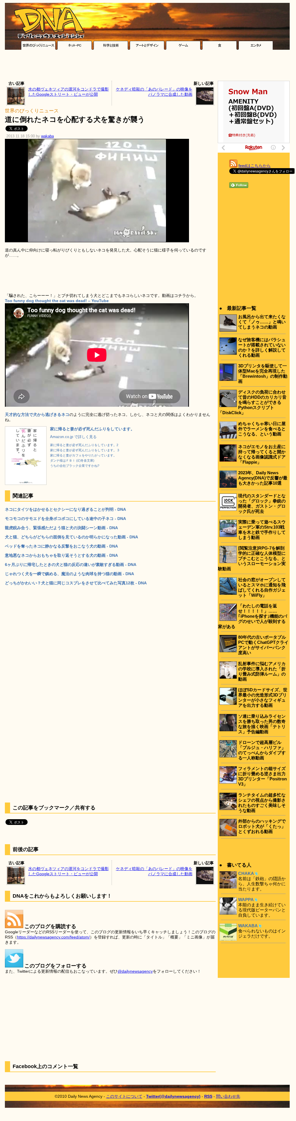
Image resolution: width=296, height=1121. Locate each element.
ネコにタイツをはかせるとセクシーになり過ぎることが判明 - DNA (65, 509)
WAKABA (248, 925)
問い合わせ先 (228, 1096)
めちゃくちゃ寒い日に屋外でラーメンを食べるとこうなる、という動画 (262, 428)
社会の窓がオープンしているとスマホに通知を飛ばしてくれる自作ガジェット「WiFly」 (262, 587)
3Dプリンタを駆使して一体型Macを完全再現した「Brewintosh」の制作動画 (262, 373)
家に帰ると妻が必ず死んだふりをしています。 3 (84, 450)
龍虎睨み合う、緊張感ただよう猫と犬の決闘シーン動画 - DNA (61, 527)
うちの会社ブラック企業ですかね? (74, 465)
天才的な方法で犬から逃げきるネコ (37, 414)
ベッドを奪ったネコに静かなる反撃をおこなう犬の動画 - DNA (61, 546)
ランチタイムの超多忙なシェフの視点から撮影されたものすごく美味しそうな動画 (262, 802)
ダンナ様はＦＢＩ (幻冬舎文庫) (72, 460)
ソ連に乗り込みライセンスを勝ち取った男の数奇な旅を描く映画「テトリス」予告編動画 (262, 724)
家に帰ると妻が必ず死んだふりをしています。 (92, 429)
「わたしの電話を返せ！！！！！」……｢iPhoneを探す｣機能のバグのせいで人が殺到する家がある (252, 616)
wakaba (47, 136)
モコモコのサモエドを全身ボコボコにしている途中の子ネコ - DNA (65, 518)
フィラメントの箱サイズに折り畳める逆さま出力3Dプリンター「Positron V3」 (262, 776)
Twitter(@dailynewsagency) (173, 1096)
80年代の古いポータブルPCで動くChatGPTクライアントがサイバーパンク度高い (263, 645)
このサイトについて (124, 1096)
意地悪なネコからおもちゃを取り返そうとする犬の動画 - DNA (61, 555)
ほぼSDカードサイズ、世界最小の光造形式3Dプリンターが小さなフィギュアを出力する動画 (262, 697)
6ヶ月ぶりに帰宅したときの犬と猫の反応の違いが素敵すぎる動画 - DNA (70, 564)
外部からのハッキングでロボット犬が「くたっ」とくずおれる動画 (262, 826)
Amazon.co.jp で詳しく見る (73, 437)
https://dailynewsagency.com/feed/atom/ (53, 937)
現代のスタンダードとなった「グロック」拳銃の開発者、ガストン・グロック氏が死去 (262, 503)
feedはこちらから (254, 165)
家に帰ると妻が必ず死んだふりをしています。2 (84, 445)
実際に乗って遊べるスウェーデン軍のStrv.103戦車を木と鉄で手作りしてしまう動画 (262, 529)
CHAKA (246, 873)
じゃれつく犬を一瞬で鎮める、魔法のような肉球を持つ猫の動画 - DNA (69, 573)
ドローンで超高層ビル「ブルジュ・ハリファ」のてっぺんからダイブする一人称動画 (262, 750)
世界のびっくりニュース (32, 111)
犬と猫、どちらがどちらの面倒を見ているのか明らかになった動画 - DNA (71, 537)
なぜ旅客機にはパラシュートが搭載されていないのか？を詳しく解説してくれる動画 (262, 347)
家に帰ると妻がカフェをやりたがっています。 (83, 455)
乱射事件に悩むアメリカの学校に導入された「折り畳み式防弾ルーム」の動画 (262, 671)
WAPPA (246, 899)
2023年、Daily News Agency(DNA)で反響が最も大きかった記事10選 (262, 477)
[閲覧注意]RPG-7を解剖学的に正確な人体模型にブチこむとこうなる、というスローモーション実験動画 (252, 558)
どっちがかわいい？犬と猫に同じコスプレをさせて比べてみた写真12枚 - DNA (76, 583)
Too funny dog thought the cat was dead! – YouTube (57, 300)
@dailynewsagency (135, 971)
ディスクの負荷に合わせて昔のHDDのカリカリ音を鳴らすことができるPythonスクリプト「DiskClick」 (252, 402)
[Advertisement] (147, 67)
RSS (208, 1096)
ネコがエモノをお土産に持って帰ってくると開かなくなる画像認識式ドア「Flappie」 (262, 454)
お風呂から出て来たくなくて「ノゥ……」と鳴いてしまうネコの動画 (262, 321)
